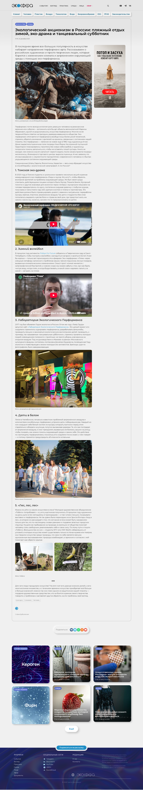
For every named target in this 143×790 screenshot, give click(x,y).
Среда (74, 6)
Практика (64, 6)
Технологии (61, 14)
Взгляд (53, 6)
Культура (19, 600)
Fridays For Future (47, 253)
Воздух (49, 14)
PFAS (106, 14)
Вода (72, 14)
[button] (71, 630)
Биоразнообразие (86, 14)
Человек (27, 14)
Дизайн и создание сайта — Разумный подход (118, 786)
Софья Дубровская (22, 614)
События (43, 6)
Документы (18, 775)
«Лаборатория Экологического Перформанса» (48, 327)
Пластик (39, 14)
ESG (99, 14)
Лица (81, 6)
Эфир (89, 6)
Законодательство (121, 14)
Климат (16, 14)
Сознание (27, 600)
